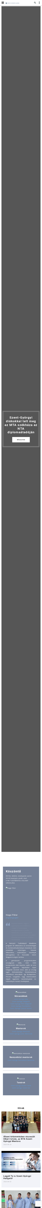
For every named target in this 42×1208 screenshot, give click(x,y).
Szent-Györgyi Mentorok (21, 1031)
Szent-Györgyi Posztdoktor (21, 1006)
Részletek (21, 440)
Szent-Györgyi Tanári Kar (21, 1088)
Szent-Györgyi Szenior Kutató (21, 1008)
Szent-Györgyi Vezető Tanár (21, 1085)
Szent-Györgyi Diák (21, 999)
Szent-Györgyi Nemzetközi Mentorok (21, 1060)
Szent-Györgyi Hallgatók (21, 1001)
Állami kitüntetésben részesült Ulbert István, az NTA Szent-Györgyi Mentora (19, 1138)
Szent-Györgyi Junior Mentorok (21, 1034)
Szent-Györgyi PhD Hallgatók (20, 1004)
